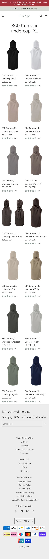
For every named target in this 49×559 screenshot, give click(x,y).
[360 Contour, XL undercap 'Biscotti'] (36, 160)
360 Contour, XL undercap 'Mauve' (10, 182)
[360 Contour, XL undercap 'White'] (36, 55)
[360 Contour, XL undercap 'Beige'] (36, 265)
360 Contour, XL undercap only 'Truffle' (12, 235)
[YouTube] (27, 511)
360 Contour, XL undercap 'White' (33, 77)
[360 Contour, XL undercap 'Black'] (13, 55)
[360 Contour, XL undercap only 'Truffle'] (13, 213)
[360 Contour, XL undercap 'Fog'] (36, 318)
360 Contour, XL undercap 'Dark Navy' (35, 393)
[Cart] (46, 15)
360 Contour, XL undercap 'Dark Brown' (35, 235)
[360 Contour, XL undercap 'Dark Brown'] (36, 213)
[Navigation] (2, 15)
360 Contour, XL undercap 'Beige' (32, 287)
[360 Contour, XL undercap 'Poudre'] (13, 107)
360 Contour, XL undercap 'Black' (9, 77)
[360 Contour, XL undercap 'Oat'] (13, 265)
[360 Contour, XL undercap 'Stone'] (36, 107)
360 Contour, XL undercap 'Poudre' (10, 129)
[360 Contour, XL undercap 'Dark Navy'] (36, 371)
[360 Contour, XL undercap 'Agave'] (13, 371)
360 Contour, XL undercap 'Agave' (10, 393)
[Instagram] (21, 511)
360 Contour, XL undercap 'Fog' (32, 340)
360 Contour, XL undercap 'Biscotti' (33, 182)
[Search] (40, 15)
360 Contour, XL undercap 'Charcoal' (11, 340)
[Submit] (44, 423)
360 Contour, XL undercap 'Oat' (9, 287)
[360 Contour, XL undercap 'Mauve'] (13, 160)
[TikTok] (33, 511)
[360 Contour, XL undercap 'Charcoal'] (13, 318)
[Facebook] (16, 511)
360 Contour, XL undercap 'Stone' (33, 129)
